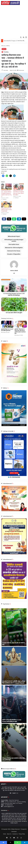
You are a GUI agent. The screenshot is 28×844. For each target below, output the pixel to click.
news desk (6, 70)
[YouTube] (14, 793)
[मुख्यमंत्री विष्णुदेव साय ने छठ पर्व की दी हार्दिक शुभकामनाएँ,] (7, 324)
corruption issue (14, 244)
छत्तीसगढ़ (8, 45)
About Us (9, 834)
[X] (12, 793)
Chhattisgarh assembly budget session (14, 240)
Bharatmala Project (14, 236)
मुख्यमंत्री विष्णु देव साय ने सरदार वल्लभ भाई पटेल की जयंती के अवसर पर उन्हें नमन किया (20, 331)
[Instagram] (16, 793)
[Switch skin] (21, 37)
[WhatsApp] (18, 793)
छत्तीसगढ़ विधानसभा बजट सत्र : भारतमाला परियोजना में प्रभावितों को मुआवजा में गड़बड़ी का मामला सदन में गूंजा (6, 193)
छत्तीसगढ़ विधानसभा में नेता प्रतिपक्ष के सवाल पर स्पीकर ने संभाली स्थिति (6, 209)
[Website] (14, 273)
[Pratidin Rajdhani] (10, 3)
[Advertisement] (14, 21)
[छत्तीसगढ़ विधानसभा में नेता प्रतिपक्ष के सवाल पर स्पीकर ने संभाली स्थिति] (6, 204)
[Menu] (26, 37)
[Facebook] (10, 793)
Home (4, 45)
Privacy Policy (22, 834)
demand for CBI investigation (14, 247)
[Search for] (23, 37)
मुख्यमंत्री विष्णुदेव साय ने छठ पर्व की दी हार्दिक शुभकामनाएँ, (7, 329)
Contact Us (15, 834)
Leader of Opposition (14, 254)
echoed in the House (14, 251)
